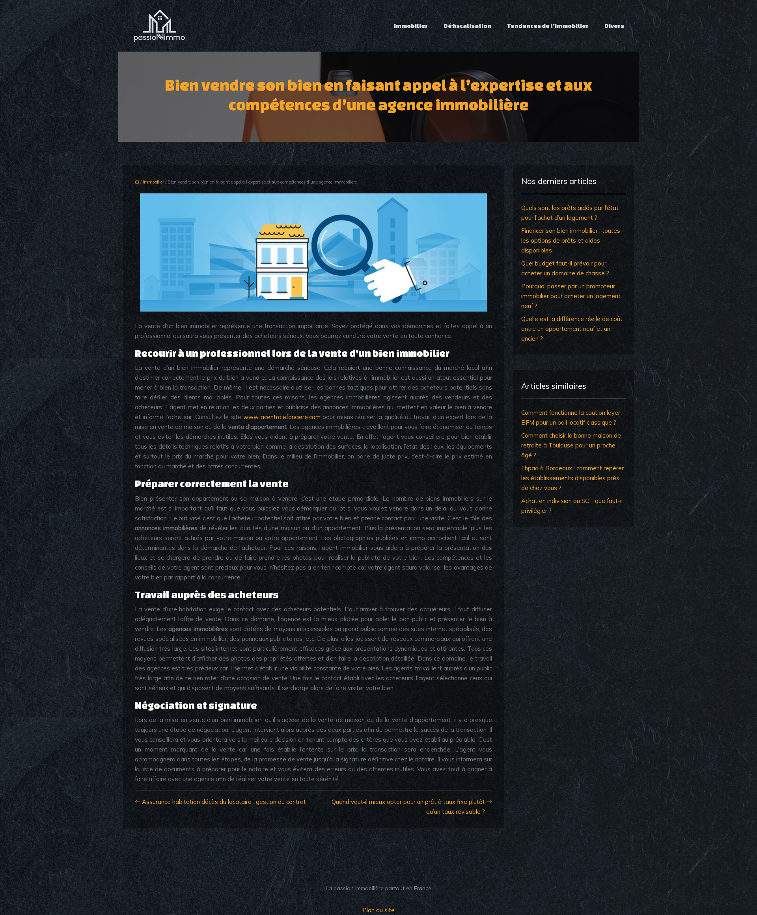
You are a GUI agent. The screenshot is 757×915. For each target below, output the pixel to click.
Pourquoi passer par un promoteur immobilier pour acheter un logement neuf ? (571, 296)
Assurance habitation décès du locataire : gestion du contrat (224, 801)
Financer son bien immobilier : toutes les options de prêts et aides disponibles (570, 240)
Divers (614, 25)
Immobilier (411, 25)
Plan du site (378, 910)
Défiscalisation (467, 25)
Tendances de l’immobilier (548, 25)
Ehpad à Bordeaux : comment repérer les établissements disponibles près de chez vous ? (572, 478)
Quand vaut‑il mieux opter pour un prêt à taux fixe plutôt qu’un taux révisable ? (408, 806)
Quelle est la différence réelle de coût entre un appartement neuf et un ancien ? (572, 328)
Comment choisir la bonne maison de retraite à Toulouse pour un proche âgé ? (571, 445)
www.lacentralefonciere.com (282, 417)
